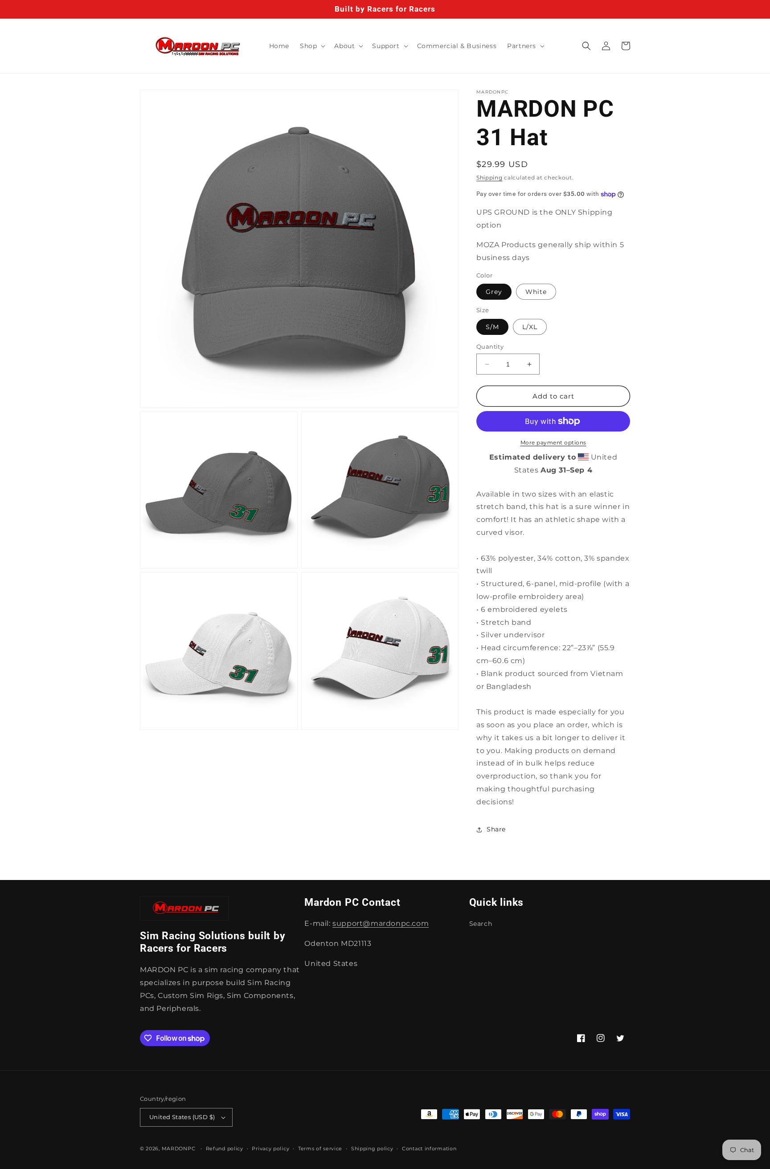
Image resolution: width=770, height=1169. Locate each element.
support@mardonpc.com (380, 923)
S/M (492, 327)
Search (480, 924)
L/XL (529, 327)
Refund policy (224, 1148)
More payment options (553, 442)
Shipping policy (372, 1148)
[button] (312, 46)
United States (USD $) (182, 1116)
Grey (494, 292)
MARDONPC (179, 1148)
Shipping (489, 177)
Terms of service (320, 1148)
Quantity (490, 346)
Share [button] (496, 829)
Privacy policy (270, 1148)
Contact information (429, 1148)
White (536, 292)
